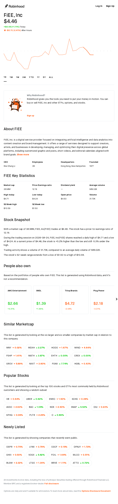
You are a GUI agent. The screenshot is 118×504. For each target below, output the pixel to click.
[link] (99, 6)
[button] (5, 79)
